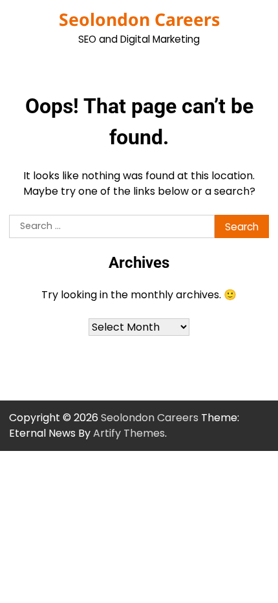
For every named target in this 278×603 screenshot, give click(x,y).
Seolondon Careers (139, 19)
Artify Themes (129, 433)
